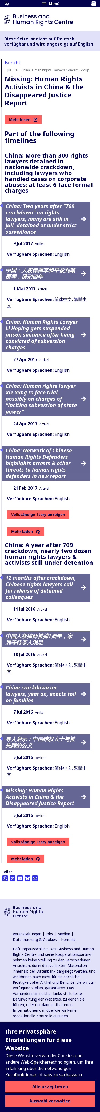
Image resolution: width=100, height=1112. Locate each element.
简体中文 (63, 299)
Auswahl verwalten (50, 1101)
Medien (63, 933)
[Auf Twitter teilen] (12, 878)
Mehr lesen (19, 119)
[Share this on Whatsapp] (5, 878)
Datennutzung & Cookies (35, 939)
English (62, 254)
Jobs (49, 933)
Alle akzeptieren (50, 1086)
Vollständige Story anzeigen (38, 514)
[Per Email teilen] (35, 878)
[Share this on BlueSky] (27, 878)
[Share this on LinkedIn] (20, 878)
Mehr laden (22, 531)
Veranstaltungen (27, 933)
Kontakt (68, 939)
